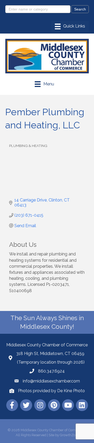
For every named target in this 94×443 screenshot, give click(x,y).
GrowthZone (69, 435)
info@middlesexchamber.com (51, 381)
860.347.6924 (51, 371)
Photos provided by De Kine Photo (51, 390)
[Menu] (70, 26)
